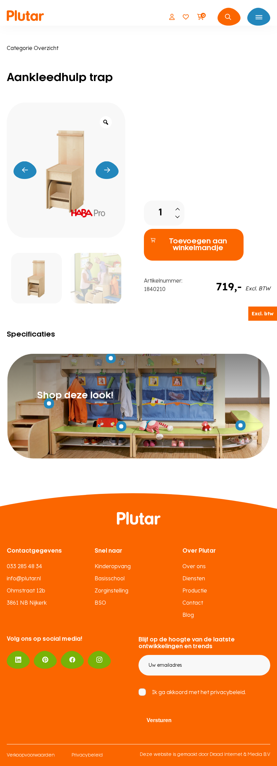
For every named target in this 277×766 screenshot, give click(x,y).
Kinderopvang (113, 566)
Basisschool (110, 578)
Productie (194, 590)
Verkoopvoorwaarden (31, 755)
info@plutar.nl (24, 578)
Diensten (193, 578)
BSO (100, 602)
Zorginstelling (111, 590)
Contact (192, 602)
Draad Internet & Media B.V (240, 754)
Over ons (194, 566)
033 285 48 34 (24, 566)
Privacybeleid (87, 755)
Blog (188, 614)
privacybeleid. (228, 692)
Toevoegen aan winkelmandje (198, 245)
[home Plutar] (25, 17)
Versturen (159, 720)
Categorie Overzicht (32, 48)
